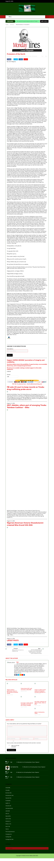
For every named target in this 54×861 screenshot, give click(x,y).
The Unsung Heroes (9, 831)
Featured (7, 798)
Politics (7, 823)
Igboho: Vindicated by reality (39, 713)
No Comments (34, 56)
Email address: (10, 348)
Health (7, 803)
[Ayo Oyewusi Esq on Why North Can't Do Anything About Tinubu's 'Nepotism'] (7, 767)
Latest (7, 810)
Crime (7, 790)
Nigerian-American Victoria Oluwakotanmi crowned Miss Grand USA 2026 (25, 524)
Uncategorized (8, 839)
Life (6, 813)
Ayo (11, 56)
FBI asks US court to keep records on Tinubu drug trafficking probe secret (25, 388)
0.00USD (9, 371)
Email (46, 56)
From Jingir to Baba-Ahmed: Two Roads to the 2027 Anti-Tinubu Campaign (27, 704)
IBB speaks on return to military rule (17, 650)
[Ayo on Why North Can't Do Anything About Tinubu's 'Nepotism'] (7, 762)
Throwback (8, 834)
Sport (7, 826)
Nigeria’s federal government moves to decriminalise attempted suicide (12, 691)
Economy (7, 792)
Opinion (26, 56)
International (8, 808)
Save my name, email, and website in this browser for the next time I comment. (24, 742)
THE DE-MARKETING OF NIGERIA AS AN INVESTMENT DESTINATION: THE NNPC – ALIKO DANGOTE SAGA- (35, 651)
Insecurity (7, 805)
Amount (8, 374)
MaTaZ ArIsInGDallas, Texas (10, 64)
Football (7, 800)
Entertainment (8, 795)
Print (42, 56)
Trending (29, 56)
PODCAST (7, 821)
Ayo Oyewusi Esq (14, 766)
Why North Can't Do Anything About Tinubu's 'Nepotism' (28, 762)
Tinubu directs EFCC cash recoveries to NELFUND (26, 689)
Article (23, 56)
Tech (6, 829)
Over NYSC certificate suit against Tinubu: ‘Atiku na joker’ (40, 703)
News (7, 816)
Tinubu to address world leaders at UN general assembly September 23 (40, 691)
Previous (16, 648)
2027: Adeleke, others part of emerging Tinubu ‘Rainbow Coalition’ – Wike (26, 406)
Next (39, 648)
